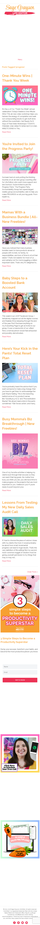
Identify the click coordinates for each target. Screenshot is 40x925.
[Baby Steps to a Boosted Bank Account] (20, 302)
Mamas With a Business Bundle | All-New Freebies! (20, 217)
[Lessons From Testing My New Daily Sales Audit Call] (20, 527)
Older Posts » (32, 572)
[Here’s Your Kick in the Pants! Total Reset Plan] (20, 373)
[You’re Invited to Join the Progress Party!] (20, 163)
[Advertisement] (20, 36)
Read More (6, 132)
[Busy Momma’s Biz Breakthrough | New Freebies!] (20, 451)
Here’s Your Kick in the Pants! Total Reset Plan (20, 353)
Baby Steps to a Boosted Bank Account (14, 282)
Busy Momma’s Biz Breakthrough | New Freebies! (18, 423)
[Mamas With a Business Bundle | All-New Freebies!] (20, 235)
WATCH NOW (20, 680)
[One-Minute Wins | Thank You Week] (20, 95)
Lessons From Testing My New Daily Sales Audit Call (19, 507)
